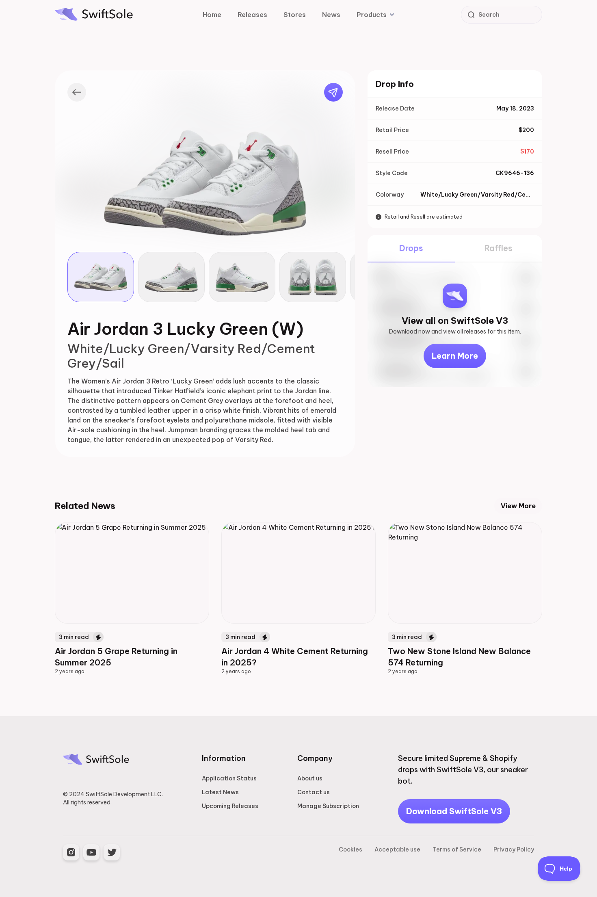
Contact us (313, 792)
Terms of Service (457, 849)
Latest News (220, 792)
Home (212, 15)
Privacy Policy (513, 849)
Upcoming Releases (230, 806)
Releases (252, 15)
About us (309, 778)
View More (518, 506)
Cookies (350, 849)
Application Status (229, 778)
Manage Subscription (328, 806)
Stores (294, 15)
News (331, 15)
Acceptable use (397, 849)
